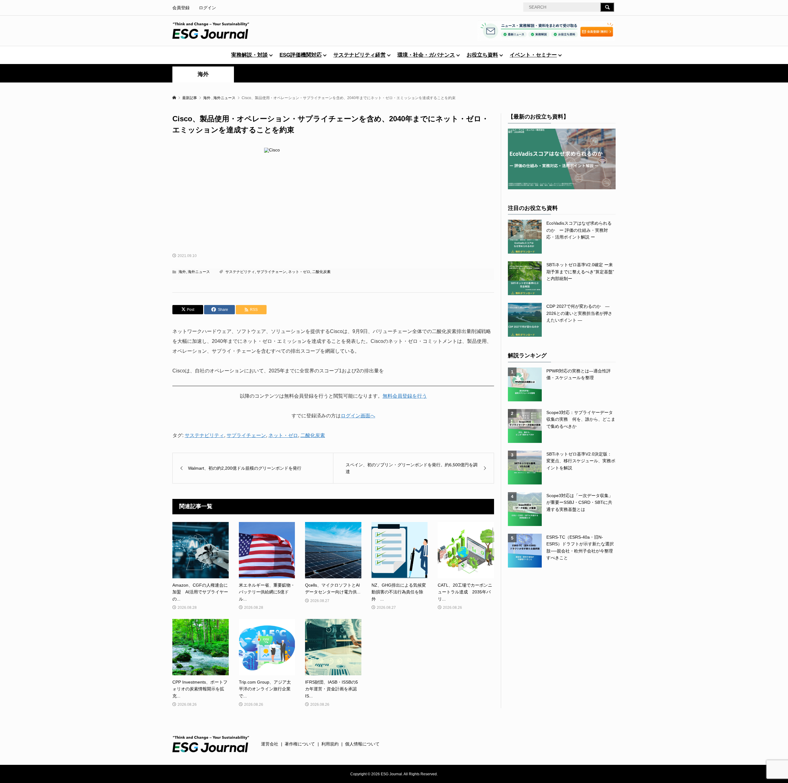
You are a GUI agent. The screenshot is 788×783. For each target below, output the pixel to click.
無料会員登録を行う (405, 396)
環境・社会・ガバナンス (426, 55)
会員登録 (181, 7)
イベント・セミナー (533, 55)
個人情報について (362, 743)
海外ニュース (199, 272)
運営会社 (269, 743)
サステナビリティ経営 (359, 55)
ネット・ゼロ (299, 272)
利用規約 (330, 743)
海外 (203, 74)
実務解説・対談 (249, 55)
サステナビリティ (240, 272)
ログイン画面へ (358, 415)
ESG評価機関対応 (300, 55)
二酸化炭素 (321, 272)
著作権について (300, 743)
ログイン (207, 7)
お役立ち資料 (482, 55)
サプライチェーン (271, 272)
